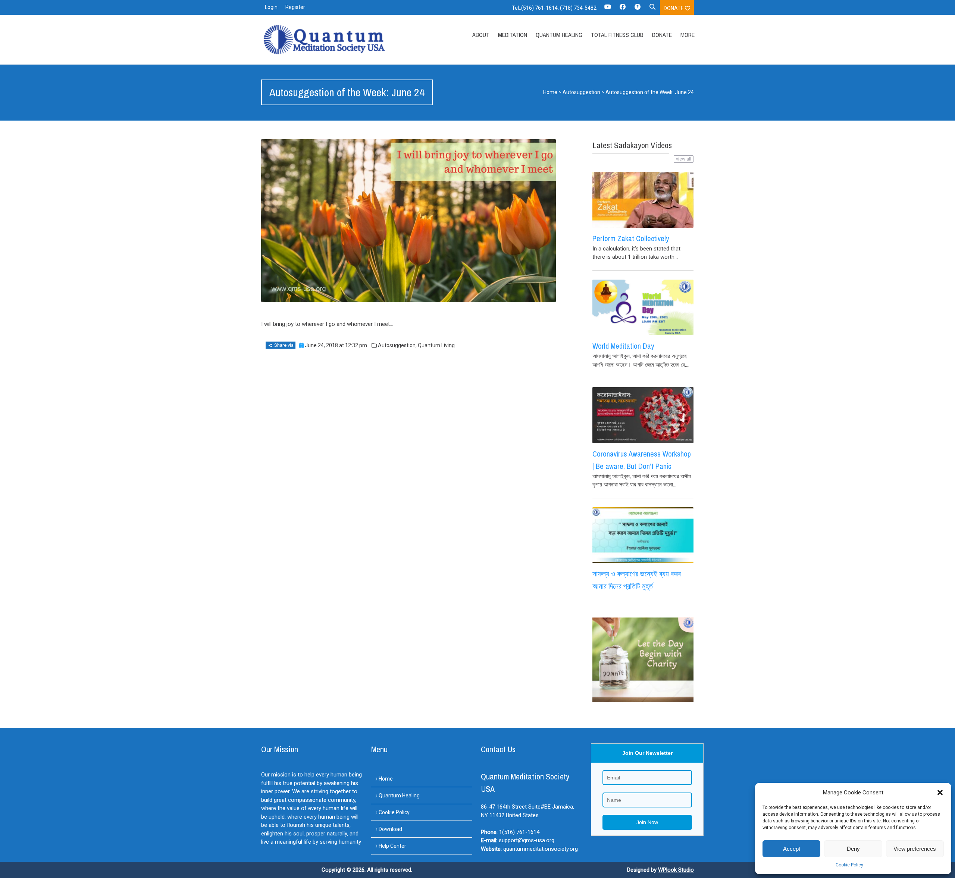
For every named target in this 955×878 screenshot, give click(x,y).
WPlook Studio (676, 869)
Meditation (512, 35)
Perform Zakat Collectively (630, 238)
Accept (791, 849)
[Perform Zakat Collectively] (642, 200)
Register (295, 7)
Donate (674, 8)
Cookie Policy (849, 865)
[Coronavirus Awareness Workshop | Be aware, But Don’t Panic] (642, 415)
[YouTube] (607, 9)
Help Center (392, 846)
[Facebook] (622, 9)
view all (683, 159)
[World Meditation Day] (642, 308)
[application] (953, 876)
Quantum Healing (559, 35)
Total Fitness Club (617, 35)
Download (390, 829)
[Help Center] (637, 9)
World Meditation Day (623, 346)
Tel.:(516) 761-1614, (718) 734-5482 (554, 8)
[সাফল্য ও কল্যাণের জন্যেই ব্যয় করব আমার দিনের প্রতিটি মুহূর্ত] (642, 535)
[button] (940, 792)
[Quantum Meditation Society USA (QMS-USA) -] (325, 39)
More (687, 35)
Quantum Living (436, 345)
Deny (853, 849)
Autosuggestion (581, 92)
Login (271, 7)
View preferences (914, 849)
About (480, 35)
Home (550, 92)
